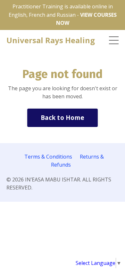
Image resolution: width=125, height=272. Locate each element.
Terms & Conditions (48, 156)
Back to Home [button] (62, 117)
